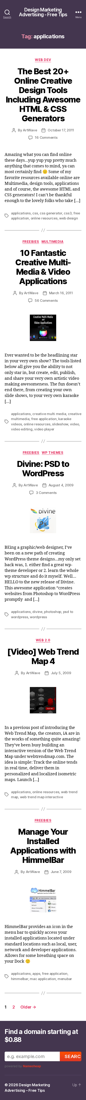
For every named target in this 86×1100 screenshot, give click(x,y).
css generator (51, 213)
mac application (43, 979)
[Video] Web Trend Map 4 (43, 656)
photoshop (52, 612)
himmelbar (19, 979)
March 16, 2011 (61, 293)
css (35, 213)
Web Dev (43, 60)
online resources (44, 218)
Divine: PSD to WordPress (43, 468)
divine (37, 612)
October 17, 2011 (61, 130)
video (74, 424)
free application (44, 419)
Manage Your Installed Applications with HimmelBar (43, 846)
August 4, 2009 (61, 485)
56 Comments (46, 300)
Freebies (30, 242)
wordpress (38, 617)
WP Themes (53, 452)
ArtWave (30, 130)
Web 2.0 (43, 640)
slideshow (60, 424)
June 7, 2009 (61, 872)
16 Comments (46, 137)
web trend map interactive (41, 797)
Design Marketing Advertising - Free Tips (43, 12)
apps (36, 973)
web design (68, 218)
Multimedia (53, 242)
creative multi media (49, 414)
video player (44, 429)
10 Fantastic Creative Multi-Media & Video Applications (43, 267)
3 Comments (46, 492)
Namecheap (32, 1066)
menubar (65, 979)
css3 (68, 213)
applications (21, 213)
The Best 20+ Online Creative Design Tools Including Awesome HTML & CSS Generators (43, 94)
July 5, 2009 (61, 673)
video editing (22, 429)
